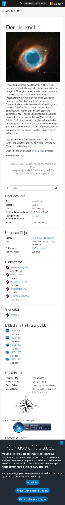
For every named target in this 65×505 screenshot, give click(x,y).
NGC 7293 (49, 238)
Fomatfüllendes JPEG (19, 296)
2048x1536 (15, 359)
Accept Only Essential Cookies (32, 490)
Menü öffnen (13, 11)
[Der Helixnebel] (33, 57)
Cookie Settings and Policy (32, 499)
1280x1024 (15, 337)
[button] (21, 271)
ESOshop (39, 150)
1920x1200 (15, 352)
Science (29, 3)
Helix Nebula (37, 238)
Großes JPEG (16, 274)
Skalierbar (14, 314)
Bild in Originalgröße (19, 267)
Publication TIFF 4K (19, 281)
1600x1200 (15, 345)
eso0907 (36, 216)
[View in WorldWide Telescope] (32, 427)
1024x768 (15, 330)
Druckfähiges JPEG (19, 288)
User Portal (40, 3)
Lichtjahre (41, 248)
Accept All (32, 482)
